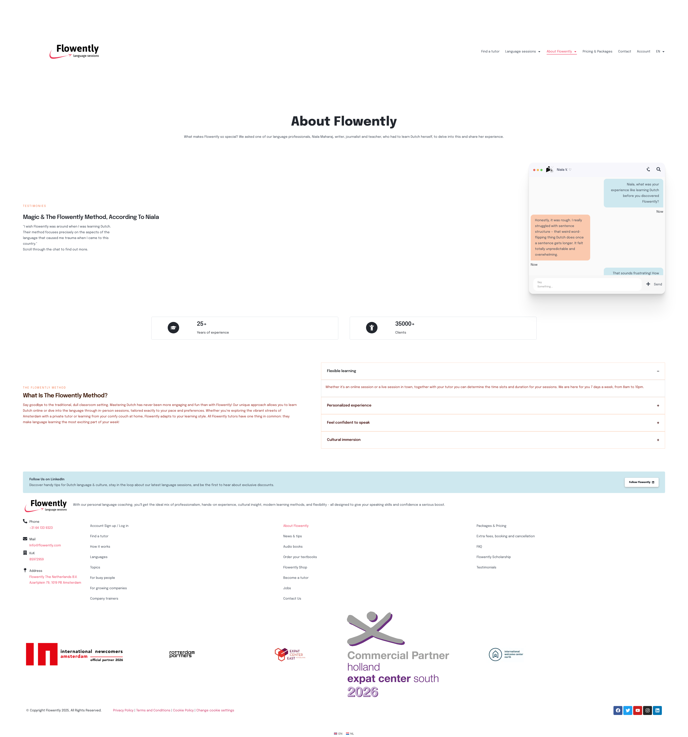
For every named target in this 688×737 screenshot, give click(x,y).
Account (643, 51)
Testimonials (486, 567)
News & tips (292, 536)
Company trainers (104, 598)
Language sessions (520, 51)
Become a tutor (296, 578)
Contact (624, 51)
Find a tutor (490, 51)
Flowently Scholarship (494, 557)
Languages (99, 557)
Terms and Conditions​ (153, 710)
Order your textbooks (300, 557)
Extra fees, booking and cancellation (506, 536)
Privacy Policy (123, 710)
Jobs (287, 588)
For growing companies (108, 588)
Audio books (293, 546)
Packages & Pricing (491, 526)
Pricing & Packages (597, 51)
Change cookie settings (215, 710)
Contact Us (292, 598)
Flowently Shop (295, 567)
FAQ (479, 546)
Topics (95, 567)
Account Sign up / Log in (109, 526)
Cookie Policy (183, 710)
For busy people (102, 578)
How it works (100, 546)
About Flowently (559, 51)
